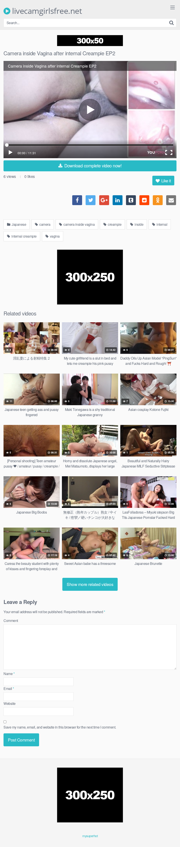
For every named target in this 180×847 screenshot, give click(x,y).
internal (161, 224)
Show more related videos (90, 584)
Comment (11, 620)
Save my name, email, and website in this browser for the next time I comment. (60, 727)
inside (139, 224)
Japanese (18, 224)
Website (10, 703)
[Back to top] (167, 833)
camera (44, 224)
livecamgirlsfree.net (46, 11)
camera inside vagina (79, 224)
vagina (54, 236)
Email (9, 688)
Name (9, 673)
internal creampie (24, 236)
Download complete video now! (92, 165)
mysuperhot (90, 835)
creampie (114, 224)
